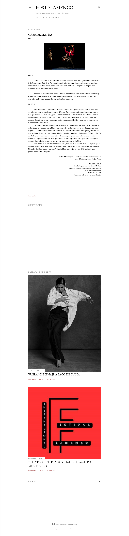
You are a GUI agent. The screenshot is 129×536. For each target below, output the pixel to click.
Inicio (39, 18)
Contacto (48, 18)
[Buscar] (99, 7)
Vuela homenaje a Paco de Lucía (54, 374)
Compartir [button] (32, 196)
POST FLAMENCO (54, 7)
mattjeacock (71, 529)
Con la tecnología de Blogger (66, 524)
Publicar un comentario (46, 379)
